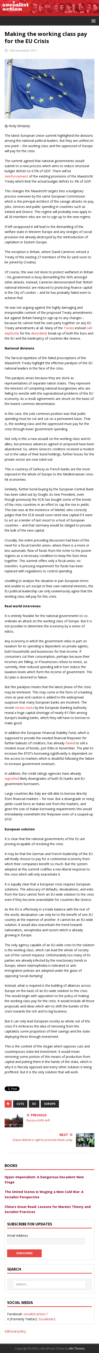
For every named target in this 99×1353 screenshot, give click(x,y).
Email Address (17, 1235)
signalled (12, 778)
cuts (20, 1104)
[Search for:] (49, 1284)
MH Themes (77, 1348)
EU (34, 1104)
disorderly (39, 333)
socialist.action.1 (35, 1314)
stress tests (24, 707)
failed (70, 743)
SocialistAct (46, 1319)
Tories (69, 328)
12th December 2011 (23, 50)
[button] (92, 20)
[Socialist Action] (49, 13)
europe (49, 1104)
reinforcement (16, 176)
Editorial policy (15, 1331)
